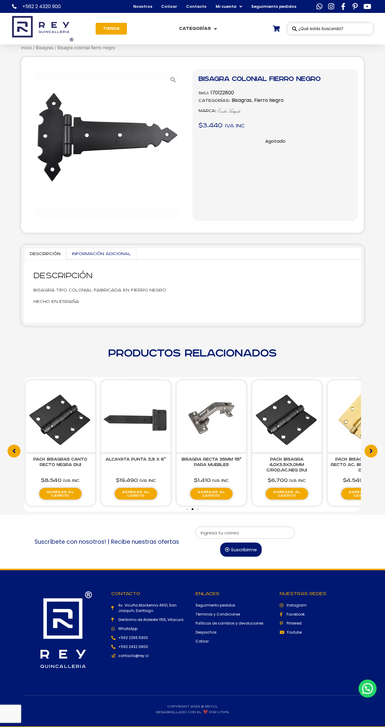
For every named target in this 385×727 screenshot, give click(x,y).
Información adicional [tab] (101, 253)
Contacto (196, 6)
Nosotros (142, 6)
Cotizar (169, 6)
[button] (187, 509)
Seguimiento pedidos (273, 6)
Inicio (26, 47)
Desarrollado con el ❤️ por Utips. (192, 712)
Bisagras (45, 47)
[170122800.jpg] (107, 145)
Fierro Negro (269, 100)
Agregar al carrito (60, 493)
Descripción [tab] (45, 253)
